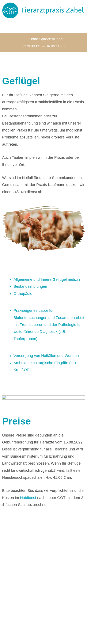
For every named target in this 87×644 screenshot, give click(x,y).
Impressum (27, 624)
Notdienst (28, 498)
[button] (43, 27)
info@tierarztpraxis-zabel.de (28, 599)
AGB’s (9, 624)
